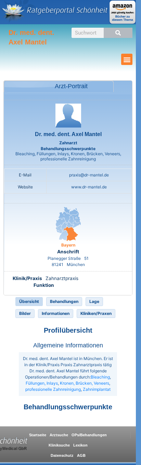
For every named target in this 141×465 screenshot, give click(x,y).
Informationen (55, 313)
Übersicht (29, 301)
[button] (126, 59)
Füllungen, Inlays (42, 383)
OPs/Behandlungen (89, 435)
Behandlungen (64, 301)
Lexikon (80, 445)
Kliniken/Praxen (96, 313)
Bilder (25, 313)
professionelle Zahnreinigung (53, 389)
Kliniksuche (59, 445)
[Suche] (118, 33)
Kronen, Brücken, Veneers (84, 383)
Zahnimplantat (97, 389)
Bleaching (100, 377)
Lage (94, 301)
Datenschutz (62, 455)
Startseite (37, 435)
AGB (81, 455)
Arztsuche (59, 435)
